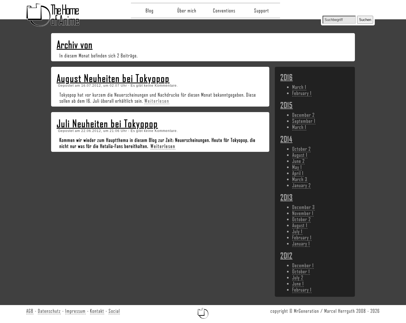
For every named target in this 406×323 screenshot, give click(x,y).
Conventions (224, 10)
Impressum (75, 311)
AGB (29, 311)
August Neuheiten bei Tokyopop (113, 78)
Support (261, 10)
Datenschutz (49, 311)
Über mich (186, 10)
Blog (150, 10)
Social (114, 311)
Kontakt (97, 311)
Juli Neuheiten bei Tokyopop (107, 123)
